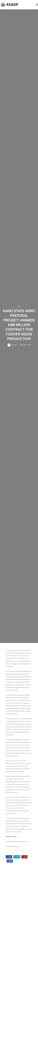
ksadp (15, 345)
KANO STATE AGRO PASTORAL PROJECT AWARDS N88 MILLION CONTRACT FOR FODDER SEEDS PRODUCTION (19, 325)
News (19, 306)
